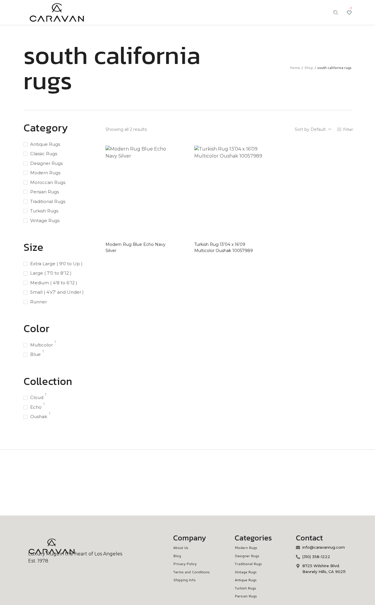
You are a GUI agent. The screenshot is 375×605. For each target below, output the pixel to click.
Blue (35, 354)
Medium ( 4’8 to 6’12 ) (53, 282)
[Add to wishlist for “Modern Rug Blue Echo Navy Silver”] (165, 229)
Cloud (36, 397)
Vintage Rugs (44, 220)
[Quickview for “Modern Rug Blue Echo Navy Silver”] (165, 218)
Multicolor (41, 345)
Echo (36, 407)
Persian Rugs (44, 192)
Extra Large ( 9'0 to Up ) (56, 263)
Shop (308, 67)
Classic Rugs (43, 153)
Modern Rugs (45, 172)
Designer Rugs (46, 163)
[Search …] (335, 12)
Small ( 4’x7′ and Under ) (57, 292)
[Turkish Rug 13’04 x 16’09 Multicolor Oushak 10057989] (228, 192)
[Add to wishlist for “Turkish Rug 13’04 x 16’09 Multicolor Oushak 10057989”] (254, 229)
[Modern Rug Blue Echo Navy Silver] (139, 192)
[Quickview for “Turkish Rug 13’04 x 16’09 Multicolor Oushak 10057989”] (254, 218)
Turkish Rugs (44, 211)
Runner (38, 302)
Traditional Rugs (47, 201)
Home (295, 67)
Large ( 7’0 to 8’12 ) (50, 273)
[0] (349, 12)
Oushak (38, 416)
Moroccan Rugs (47, 182)
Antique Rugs (45, 144)
